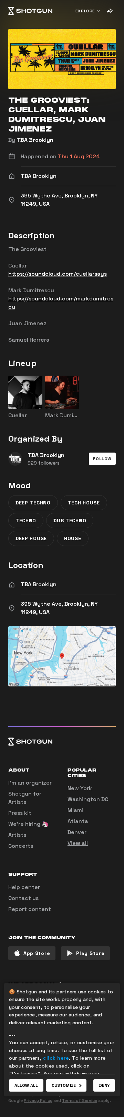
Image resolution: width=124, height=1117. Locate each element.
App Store (36, 953)
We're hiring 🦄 (28, 824)
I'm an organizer (30, 782)
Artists (17, 835)
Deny (104, 1085)
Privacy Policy (38, 1100)
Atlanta (78, 821)
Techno (26, 520)
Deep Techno (33, 503)
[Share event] (109, 11)
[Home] (30, 11)
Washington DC (88, 799)
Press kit (19, 813)
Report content (29, 909)
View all (78, 843)
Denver (77, 832)
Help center (24, 887)
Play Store (90, 953)
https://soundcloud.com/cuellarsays (57, 273)
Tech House (84, 503)
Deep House (31, 538)
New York (80, 788)
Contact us (23, 898)
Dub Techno (69, 520)
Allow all (26, 1085)
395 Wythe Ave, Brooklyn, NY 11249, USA (59, 608)
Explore (85, 11)
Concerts (20, 846)
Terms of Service (79, 1100)
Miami (75, 810)
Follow (102, 458)
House (72, 538)
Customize (64, 1085)
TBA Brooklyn (35, 140)
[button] (102, 459)
